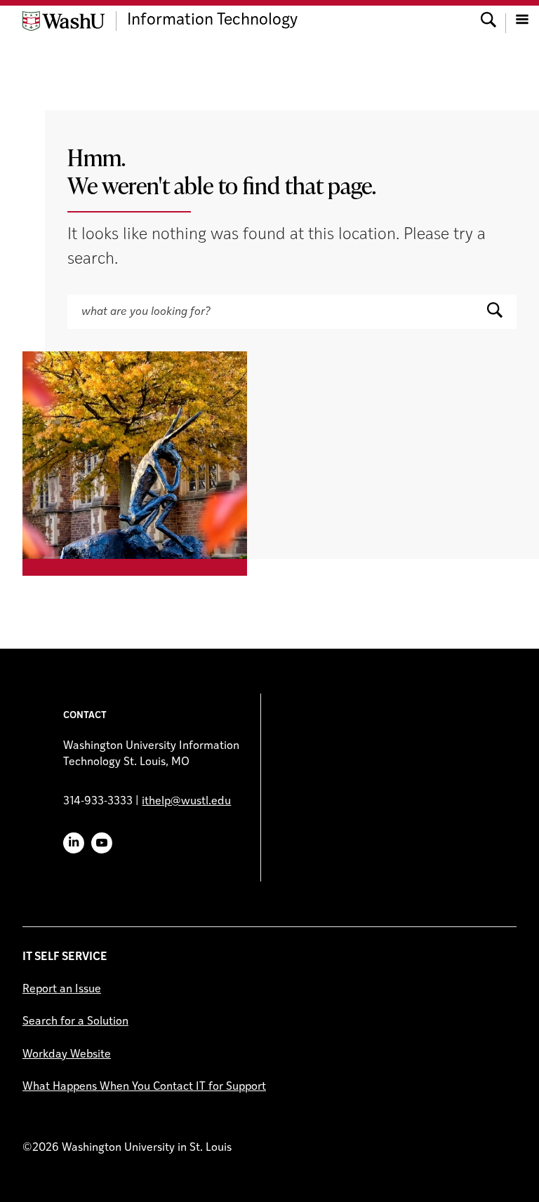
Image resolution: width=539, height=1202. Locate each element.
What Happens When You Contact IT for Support (144, 1087)
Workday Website (66, 1054)
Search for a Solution (75, 1021)
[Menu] (522, 21)
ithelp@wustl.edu (186, 801)
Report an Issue (61, 989)
